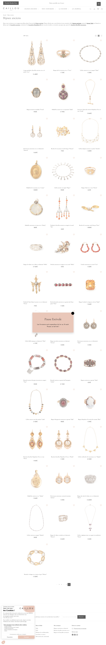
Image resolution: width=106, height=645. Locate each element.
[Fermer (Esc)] (72, 313)
